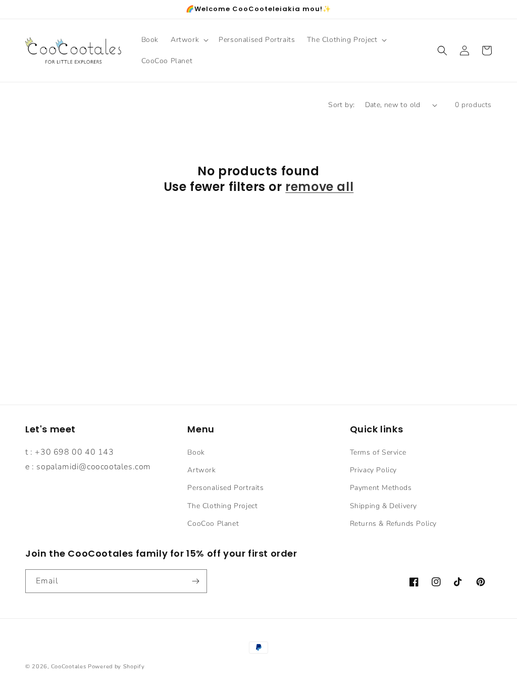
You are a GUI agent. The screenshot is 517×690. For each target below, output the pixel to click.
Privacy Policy (373, 470)
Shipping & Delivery (383, 506)
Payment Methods (381, 487)
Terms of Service (378, 452)
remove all (319, 186)
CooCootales (68, 666)
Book (195, 452)
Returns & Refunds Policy (393, 523)
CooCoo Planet (213, 523)
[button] (189, 40)
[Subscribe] (195, 581)
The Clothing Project (222, 506)
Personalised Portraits (225, 487)
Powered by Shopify (116, 666)
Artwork (201, 470)
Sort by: (341, 105)
